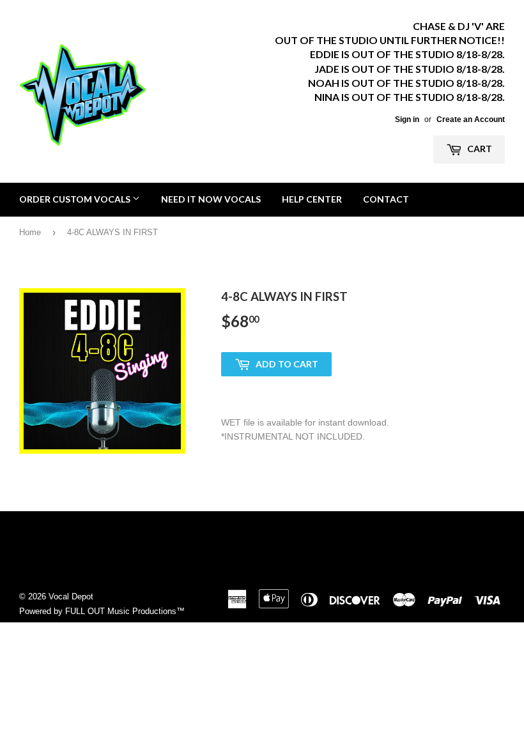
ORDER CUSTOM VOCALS (75, 199)
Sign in (407, 119)
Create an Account (470, 119)
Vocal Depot (71, 596)
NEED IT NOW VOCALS (211, 199)
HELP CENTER (312, 199)
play (102, 370)
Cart (478, 148)
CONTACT (386, 199)
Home (30, 232)
